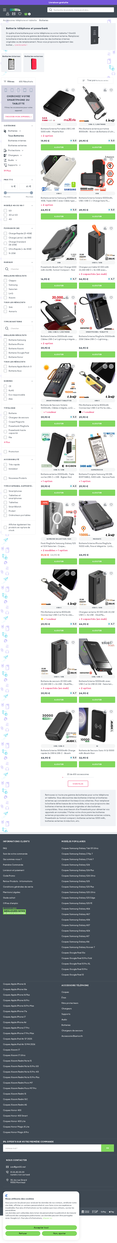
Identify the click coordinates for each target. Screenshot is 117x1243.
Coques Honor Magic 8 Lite (16, 1126)
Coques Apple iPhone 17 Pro (16, 1028)
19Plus (7, 170)
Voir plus (78, 784)
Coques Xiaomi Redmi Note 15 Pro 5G (21, 1066)
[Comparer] (67, 90)
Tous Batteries (16, 135)
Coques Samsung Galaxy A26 (76, 930)
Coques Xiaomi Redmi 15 (14, 1093)
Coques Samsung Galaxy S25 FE (77, 903)
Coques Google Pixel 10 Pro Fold (77, 958)
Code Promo (9, 876)
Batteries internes (17, 140)
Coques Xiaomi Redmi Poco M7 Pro (19, 1088)
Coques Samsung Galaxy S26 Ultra (78, 876)
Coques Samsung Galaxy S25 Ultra (78, 892)
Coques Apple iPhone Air (15, 1022)
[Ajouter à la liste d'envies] (73, 90)
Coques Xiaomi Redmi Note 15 (17, 1061)
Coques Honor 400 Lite (14, 1121)
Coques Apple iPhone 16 (14, 984)
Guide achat (9, 897)
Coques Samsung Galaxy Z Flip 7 (77, 854)
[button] (59, 135)
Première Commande (13, 865)
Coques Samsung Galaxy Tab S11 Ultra (80, 848)
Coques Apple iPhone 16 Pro (16, 1000)
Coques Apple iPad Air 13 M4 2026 (19, 1044)
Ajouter (59, 147)
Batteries (43, 20)
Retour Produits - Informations (17, 881)
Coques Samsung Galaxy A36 (76, 919)
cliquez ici (47, 1218)
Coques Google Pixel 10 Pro (74, 969)
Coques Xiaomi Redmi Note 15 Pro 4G (21, 1072)
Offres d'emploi (10, 903)
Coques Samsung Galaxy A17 (75, 936)
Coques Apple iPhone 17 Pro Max (18, 1033)
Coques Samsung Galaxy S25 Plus (78, 887)
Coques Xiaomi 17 (11, 1050)
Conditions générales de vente (18, 887)
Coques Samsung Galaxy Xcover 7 (78, 947)
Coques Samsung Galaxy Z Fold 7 (78, 859)
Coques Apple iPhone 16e (15, 989)
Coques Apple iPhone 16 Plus (16, 995)
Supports (66, 1014)
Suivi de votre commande (15, 854)
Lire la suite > (21, 45)
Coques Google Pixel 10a (73, 952)
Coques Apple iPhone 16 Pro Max (18, 1006)
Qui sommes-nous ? (12, 859)
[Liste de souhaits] (19, 13)
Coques (65, 992)
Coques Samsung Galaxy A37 (76, 925)
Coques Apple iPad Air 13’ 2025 (17, 1039)
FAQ (5, 848)
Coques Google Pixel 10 (73, 974)
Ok (107, 1148)
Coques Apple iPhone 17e (15, 1011)
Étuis (64, 997)
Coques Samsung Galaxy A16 (75, 941)
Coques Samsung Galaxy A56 (76, 908)
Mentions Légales (11, 892)
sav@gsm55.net (18, 1167)
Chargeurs (67, 1008)
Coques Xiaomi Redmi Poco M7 (18, 1083)
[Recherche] (50, 9)
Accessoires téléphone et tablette (20, 20)
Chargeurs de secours (72, 1030)
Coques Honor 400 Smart (15, 1115)
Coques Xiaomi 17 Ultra (14, 1055)
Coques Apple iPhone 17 (14, 1017)
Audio (64, 1019)
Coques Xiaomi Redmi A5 (15, 1104)
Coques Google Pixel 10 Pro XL (76, 963)
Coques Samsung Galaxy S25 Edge (78, 897)
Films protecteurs (70, 1003)
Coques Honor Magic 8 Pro (16, 1132)
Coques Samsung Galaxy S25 (76, 881)
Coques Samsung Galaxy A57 (76, 914)
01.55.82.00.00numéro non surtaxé (20, 1173)
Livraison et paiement (13, 870)
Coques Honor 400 (12, 1110)
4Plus (7, 442)
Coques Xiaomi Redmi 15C (15, 1099)
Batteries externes (17, 145)
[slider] (5, 192)
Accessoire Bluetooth (72, 1036)
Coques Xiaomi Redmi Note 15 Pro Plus (21, 1077)
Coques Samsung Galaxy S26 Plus (78, 870)
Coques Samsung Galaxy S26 (76, 865)
